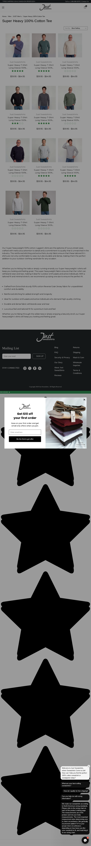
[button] (85, 840)
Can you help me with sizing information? (72, 797)
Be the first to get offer (25, 439)
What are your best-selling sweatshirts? (71, 784)
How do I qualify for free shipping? (76, 791)
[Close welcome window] (88, 766)
